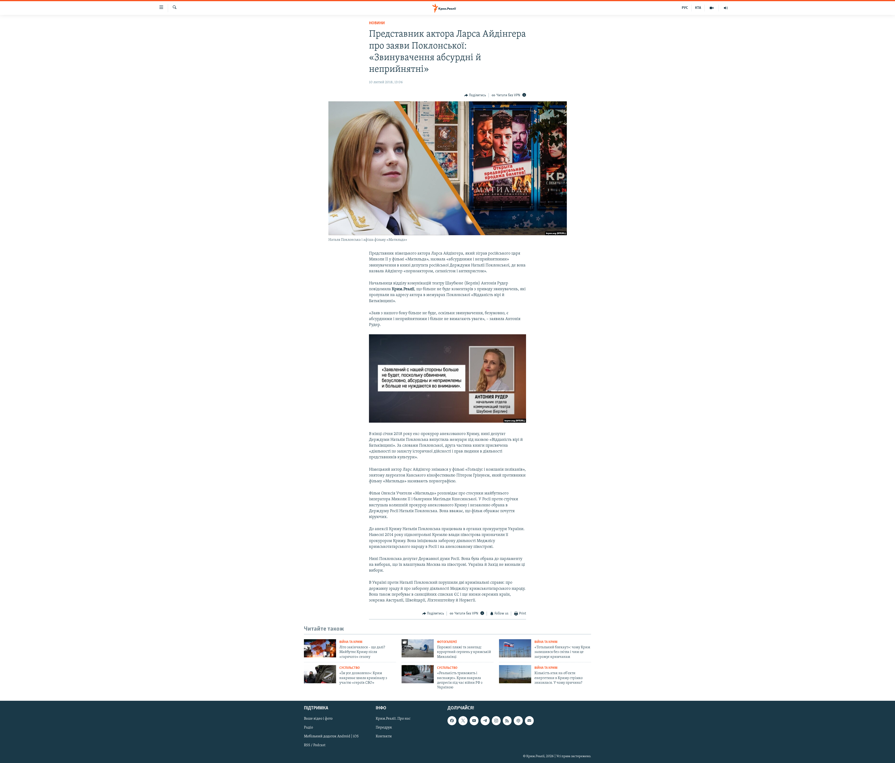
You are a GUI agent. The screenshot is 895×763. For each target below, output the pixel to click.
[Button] (475, 95)
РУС (685, 8)
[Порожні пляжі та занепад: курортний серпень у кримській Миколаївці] (418, 648)
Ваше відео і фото (318, 719)
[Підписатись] (529, 720)
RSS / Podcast (314, 745)
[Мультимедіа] (712, 8)
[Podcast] (518, 720)
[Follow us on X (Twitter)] (462, 720)
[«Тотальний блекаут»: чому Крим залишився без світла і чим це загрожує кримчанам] (515, 648)
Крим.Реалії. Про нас (393, 719)
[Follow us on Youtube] (474, 720)
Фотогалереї (447, 642)
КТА (698, 8)
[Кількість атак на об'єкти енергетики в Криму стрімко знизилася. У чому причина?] (515, 674)
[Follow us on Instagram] (496, 720)
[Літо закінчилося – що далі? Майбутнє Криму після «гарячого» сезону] (320, 648)
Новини (377, 23)
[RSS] (507, 720)
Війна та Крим (350, 642)
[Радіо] (726, 8)
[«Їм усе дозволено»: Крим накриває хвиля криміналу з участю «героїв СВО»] (320, 674)
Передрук (384, 727)
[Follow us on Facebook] (452, 720)
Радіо (308, 727)
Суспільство (349, 668)
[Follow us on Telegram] (485, 720)
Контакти (384, 736)
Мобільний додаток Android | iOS (331, 736)
